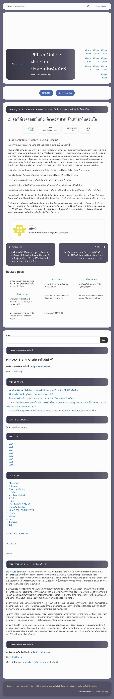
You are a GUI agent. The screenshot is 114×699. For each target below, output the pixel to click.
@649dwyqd (17, 371)
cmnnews (44, 662)
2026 (11, 443)
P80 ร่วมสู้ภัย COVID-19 (53, 313)
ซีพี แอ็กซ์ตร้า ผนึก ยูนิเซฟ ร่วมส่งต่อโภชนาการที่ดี (31, 394)
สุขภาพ (12, 513)
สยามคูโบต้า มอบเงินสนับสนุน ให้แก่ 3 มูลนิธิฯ (56, 285)
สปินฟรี (9, 553)
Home (12, 109)
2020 (11, 462)
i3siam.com (11, 543)
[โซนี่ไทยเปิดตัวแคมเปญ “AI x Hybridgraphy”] (91, 279)
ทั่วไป (11, 498)
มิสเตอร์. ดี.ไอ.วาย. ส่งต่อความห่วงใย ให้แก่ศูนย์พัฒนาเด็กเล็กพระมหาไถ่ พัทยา (22, 283)
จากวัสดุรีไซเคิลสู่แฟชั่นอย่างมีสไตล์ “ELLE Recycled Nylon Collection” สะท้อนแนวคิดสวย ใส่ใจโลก (52, 410)
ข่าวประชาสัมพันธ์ (99, 6)
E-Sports (13, 486)
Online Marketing (17, 489)
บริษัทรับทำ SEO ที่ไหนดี (19, 504)
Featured (46, 93)
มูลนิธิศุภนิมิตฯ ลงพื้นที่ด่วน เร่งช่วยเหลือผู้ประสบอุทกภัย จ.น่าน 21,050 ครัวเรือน (43, 390)
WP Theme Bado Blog (100, 692)
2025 (11, 446)
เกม (10, 519)
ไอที (10, 525)
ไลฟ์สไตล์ (13, 522)
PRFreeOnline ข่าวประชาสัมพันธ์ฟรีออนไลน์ (52, 686)
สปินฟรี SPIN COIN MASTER (21, 510)
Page (17, 686)
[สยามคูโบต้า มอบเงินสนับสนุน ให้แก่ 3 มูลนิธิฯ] (57, 279)
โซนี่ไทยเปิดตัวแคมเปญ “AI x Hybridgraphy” (90, 285)
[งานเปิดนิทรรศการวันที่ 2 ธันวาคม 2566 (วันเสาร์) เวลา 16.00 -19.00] (23, 294)
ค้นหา (8, 335)
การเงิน (12, 492)
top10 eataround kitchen (17, 533)
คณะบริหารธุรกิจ (30, 662)
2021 (11, 459)
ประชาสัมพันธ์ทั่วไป (17, 507)
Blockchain (14, 483)
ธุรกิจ (11, 501)
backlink (10, 686)
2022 (11, 456)
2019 (11, 465)
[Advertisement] (57, 28)
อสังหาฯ (12, 516)
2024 (11, 449)
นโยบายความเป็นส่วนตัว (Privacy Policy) (84, 686)
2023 (11, 452)
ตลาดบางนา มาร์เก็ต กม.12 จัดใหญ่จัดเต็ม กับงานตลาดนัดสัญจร (22, 316)
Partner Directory (27, 686)
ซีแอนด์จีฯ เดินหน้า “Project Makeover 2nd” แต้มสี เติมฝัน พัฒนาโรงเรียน (41, 398)
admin (31, 130)
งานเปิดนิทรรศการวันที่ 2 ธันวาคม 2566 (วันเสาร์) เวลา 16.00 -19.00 (21, 301)
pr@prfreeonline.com (41, 366)
